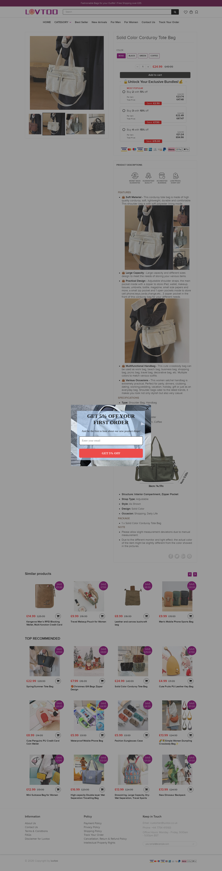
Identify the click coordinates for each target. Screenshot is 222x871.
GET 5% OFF (111, 453)
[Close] (147, 408)
